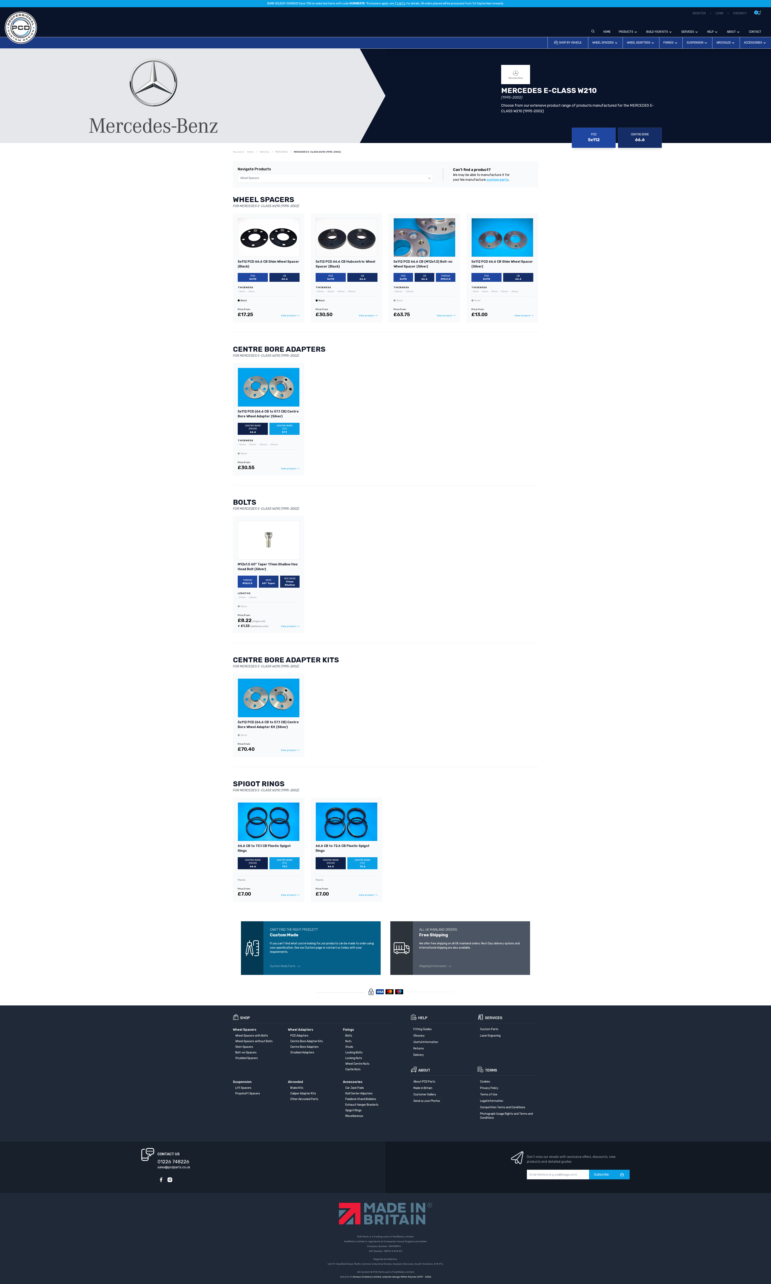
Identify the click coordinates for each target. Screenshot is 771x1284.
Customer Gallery (424, 1094)
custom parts (497, 180)
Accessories (753, 42)
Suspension (695, 42)
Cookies (485, 1081)
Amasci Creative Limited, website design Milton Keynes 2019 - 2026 (392, 1276)
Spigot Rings (353, 1110)
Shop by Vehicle (570, 42)
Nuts (348, 1041)
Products (626, 32)
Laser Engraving (490, 1035)
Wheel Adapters (638, 42)
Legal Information (491, 1101)
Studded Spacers (246, 1058)
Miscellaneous (354, 1116)
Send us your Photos (426, 1101)
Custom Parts (489, 1029)
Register (699, 13)
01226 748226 (173, 1161)
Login (719, 13)
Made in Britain (422, 1088)
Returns (418, 1048)
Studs (349, 1047)
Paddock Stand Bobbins (360, 1099)
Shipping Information (433, 966)
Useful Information (425, 1042)
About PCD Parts (424, 1081)
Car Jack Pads (354, 1088)
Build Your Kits (657, 32)
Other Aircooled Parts (304, 1099)
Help (710, 32)
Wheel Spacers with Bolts (251, 1035)
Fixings (668, 42)
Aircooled (723, 42)
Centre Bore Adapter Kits (306, 1041)
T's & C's (400, 3)
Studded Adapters (302, 1052)
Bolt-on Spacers (246, 1052)
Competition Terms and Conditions (502, 1107)
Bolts (348, 1035)
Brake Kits (296, 1088)
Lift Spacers (243, 1088)
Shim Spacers (244, 1047)
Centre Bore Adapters (304, 1047)
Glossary (419, 1035)
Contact (755, 32)
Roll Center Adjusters (359, 1093)
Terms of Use (488, 1094)
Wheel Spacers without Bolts (254, 1041)
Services (687, 32)
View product (288, 315)
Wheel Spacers (603, 42)
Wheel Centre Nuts (357, 1063)
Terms (491, 1070)
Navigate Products (254, 169)
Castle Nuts (353, 1069)
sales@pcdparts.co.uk (173, 1167)
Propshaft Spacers (247, 1093)
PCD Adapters (299, 1035)
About (731, 32)
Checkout (740, 13)
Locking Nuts (353, 1058)
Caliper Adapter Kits (303, 1093)
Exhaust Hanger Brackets (361, 1104)
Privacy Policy (489, 1088)
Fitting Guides (422, 1029)
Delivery (418, 1055)
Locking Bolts (354, 1052)
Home (607, 32)
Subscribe (601, 1174)
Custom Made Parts (283, 966)
